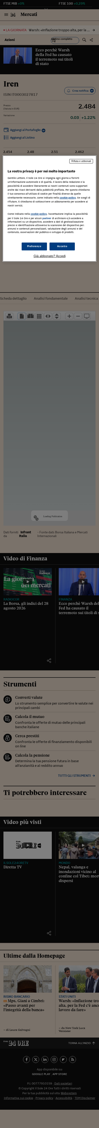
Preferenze (34, 246)
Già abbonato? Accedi (50, 256)
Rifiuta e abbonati (81, 161)
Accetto (62, 246)
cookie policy (68, 197)
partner (46, 218)
